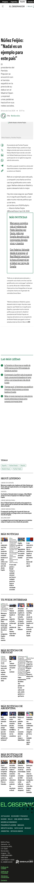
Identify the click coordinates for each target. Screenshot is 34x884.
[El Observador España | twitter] (21, 805)
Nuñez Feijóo (17, 469)
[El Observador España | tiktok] (19, 809)
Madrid (22, 465)
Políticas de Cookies (4, 867)
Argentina (14, 2)
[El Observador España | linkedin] (24, 809)
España (4, 465)
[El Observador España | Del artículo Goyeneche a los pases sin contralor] (12, 659)
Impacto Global (7, 828)
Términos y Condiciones (5, 876)
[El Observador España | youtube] (32, 805)
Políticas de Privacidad (4, 872)
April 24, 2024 (24, 211)
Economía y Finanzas (19, 816)
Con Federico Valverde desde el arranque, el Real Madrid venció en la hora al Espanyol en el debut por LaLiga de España (16, 495)
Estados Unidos (17, 831)
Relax (30, 6)
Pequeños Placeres (8, 825)
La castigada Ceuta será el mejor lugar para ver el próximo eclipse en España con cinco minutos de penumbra (16, 521)
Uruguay (5, 2)
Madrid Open (6, 469)
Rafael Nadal (13, 465)
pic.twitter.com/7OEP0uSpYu (18, 205)
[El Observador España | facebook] (25, 805)
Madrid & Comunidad (9, 822)
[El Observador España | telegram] (32, 809)
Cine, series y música (21, 819)
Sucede (4, 819)
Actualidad (5, 816)
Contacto (4, 880)
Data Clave (18, 828)
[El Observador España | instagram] (28, 805)
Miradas (21, 825)
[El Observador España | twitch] (32, 812)
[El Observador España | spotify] (28, 809)
